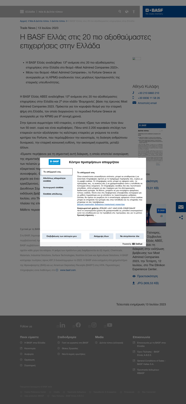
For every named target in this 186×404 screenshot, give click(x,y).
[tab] (56, 172)
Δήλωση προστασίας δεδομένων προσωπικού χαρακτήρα (101, 204)
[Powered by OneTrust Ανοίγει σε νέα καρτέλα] (133, 244)
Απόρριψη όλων (101, 236)
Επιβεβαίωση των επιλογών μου (62, 236)
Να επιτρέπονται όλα (129, 236)
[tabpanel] (110, 195)
